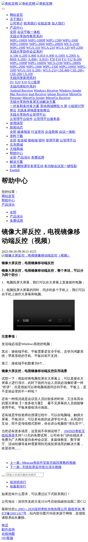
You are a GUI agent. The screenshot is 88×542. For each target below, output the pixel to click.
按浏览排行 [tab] (18, 482)
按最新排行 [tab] (18, 486)
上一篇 (43, 462)
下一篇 (35, 467)
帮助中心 (8, 200)
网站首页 (16, 15)
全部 (13, 32)
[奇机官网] (44, 4)
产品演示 (8, 204)
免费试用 (16, 220)
